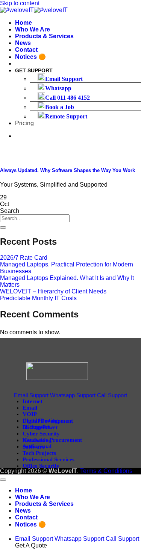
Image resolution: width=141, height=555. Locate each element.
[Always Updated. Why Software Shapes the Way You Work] (56, 156)
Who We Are (32, 29)
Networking (37, 440)
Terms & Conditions (106, 471)
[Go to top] (3, 480)
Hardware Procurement (52, 440)
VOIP (30, 414)
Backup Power (40, 427)
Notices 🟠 (30, 57)
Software (34, 447)
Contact (26, 49)
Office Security (41, 466)
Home (23, 22)
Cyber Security (41, 434)
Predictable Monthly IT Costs (38, 298)
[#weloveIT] (34, 10)
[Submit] (3, 227)
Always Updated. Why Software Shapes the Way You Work (67, 170)
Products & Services (44, 36)
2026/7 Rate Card (23, 257)
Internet (32, 401)
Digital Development (48, 421)
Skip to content (19, 3)
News (23, 43)
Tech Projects (39, 453)
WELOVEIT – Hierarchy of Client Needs (53, 291)
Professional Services (48, 459)
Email (30, 408)
